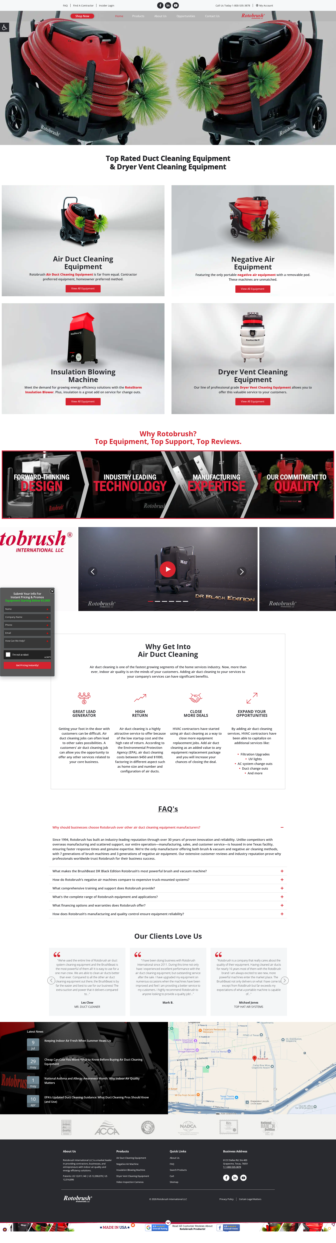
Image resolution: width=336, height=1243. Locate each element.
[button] (168, 827)
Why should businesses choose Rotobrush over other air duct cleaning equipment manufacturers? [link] (126, 827)
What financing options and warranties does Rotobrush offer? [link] (98, 905)
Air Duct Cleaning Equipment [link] (83, 262)
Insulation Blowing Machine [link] (83, 375)
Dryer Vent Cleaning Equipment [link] (253, 375)
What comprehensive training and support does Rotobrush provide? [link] (103, 888)
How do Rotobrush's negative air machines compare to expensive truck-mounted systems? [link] (120, 880)
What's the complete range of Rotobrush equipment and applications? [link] (105, 897)
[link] (4, 27)
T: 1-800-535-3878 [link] (232, 1167)
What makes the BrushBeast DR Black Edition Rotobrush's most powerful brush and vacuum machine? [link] (129, 871)
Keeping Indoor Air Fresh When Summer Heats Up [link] (77, 1041)
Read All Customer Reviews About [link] (192, 1227)
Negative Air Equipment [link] (253, 263)
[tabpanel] (168, 569)
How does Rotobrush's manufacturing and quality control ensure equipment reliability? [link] (118, 914)
